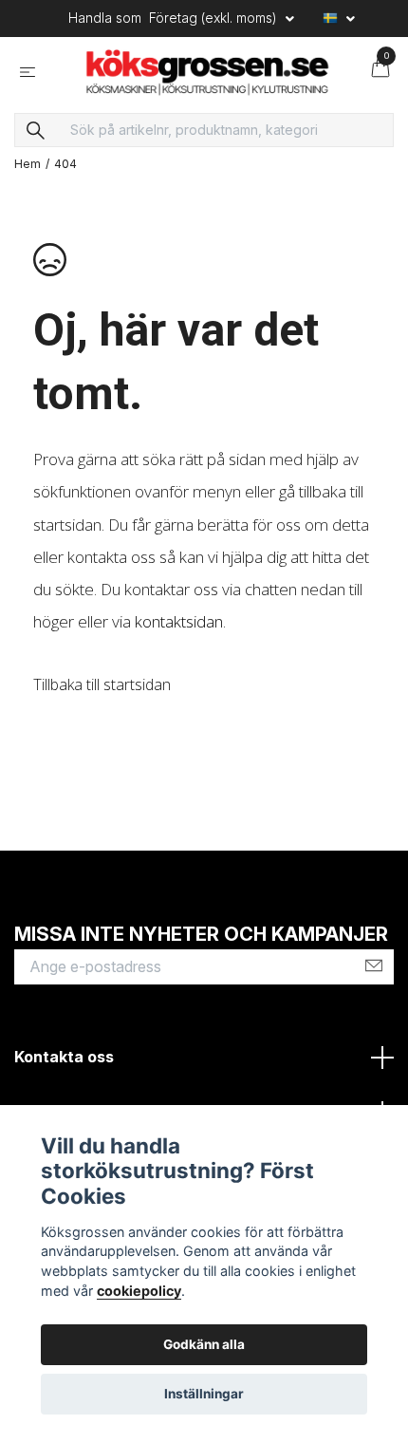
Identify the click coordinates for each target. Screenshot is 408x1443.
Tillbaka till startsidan (102, 707)
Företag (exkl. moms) (215, 17)
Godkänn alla (204, 1344)
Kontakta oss (64, 1080)
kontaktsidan (179, 645)
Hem (27, 187)
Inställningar (204, 1393)
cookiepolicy (139, 1291)
